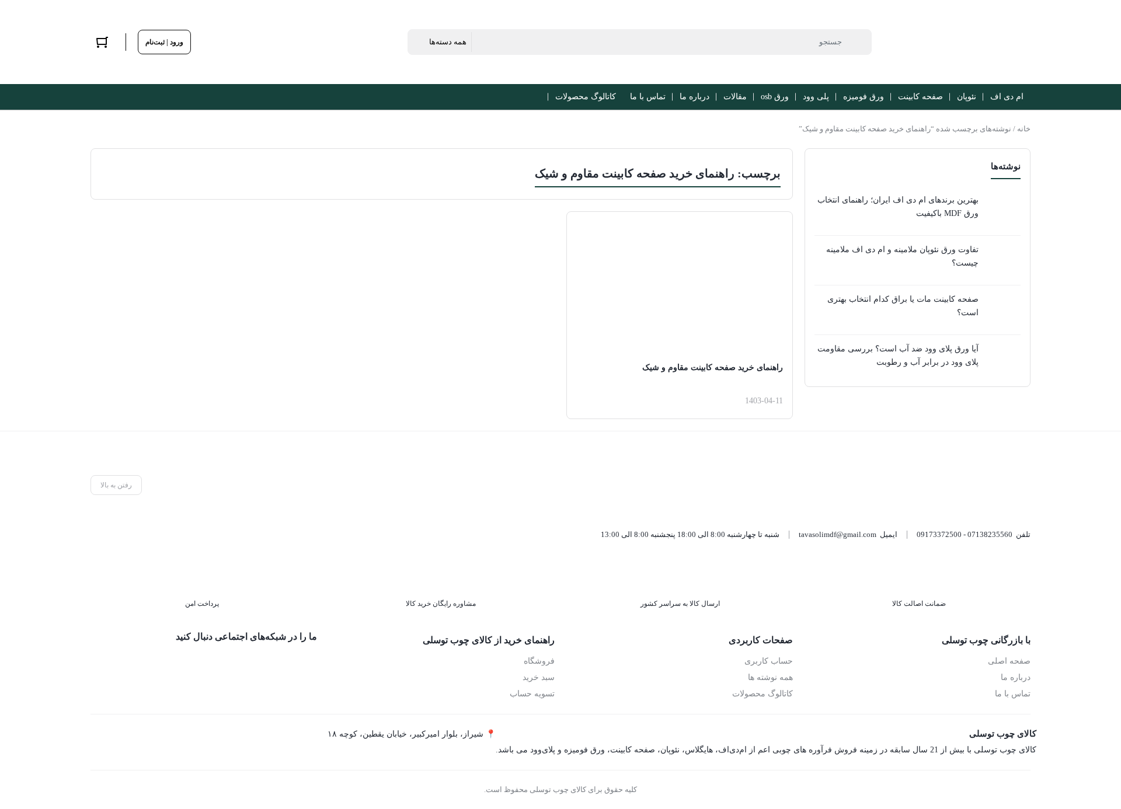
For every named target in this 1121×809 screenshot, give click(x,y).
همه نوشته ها (770, 677)
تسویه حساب (532, 693)
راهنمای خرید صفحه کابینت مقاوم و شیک (712, 367)
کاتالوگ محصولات (762, 693)
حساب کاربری (768, 661)
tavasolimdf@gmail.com (837, 534)
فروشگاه (539, 661)
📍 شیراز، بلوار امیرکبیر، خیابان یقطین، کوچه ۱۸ (412, 734)
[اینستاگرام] (254, 664)
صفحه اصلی (1009, 661)
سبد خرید (539, 677)
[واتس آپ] (307, 664)
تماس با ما (1013, 693)
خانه (1024, 128)
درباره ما (1016, 677)
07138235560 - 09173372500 (964, 534)
